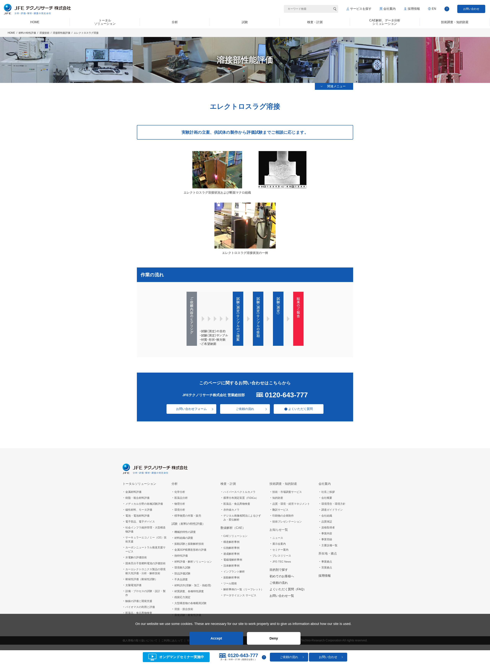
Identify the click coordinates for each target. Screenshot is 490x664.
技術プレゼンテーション (287, 521)
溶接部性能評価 (61, 32)
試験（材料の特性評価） (188, 523)
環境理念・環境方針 (333, 503)
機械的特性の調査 (185, 531)
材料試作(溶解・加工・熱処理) (192, 585)
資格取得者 (328, 527)
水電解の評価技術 (136, 557)
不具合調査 (181, 579)
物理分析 (179, 503)
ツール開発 (230, 583)
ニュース (277, 537)
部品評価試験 (182, 573)
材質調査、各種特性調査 (189, 591)
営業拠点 (326, 567)
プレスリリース (281, 555)
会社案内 (389, 8)
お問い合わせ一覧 (282, 595)
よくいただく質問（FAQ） (288, 589)
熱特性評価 (181, 555)
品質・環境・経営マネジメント (291, 503)
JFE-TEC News (281, 561)
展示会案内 (279, 543)
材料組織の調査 (183, 537)
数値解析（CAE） (232, 527)
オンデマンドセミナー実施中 (181, 657)
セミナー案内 (280, 549)
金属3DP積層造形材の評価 (190, 549)
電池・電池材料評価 (137, 515)
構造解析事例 (231, 541)
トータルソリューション (139, 483)
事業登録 (326, 539)
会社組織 (326, 515)
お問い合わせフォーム (191, 409)
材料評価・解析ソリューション (193, 561)
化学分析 (179, 491)
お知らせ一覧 (279, 529)
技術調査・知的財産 (283, 483)
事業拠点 (326, 561)
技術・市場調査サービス (287, 491)
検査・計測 (228, 483)
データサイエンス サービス (239, 595)
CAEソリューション (235, 535)
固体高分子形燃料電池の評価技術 (145, 563)
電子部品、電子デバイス (140, 521)
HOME (11, 32)
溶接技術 (44, 32)
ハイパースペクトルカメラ (239, 491)
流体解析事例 (231, 565)
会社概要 (326, 497)
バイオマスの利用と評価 (140, 606)
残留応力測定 (182, 597)
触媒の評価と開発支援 (138, 601)
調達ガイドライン (332, 509)
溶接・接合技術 (183, 609)
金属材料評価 (133, 491)
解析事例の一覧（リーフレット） (243, 589)
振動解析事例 (231, 577)
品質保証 (326, 521)
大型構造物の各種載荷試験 (190, 603)
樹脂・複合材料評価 (137, 497)
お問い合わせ (471, 8)
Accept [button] (216, 638)
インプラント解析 (234, 571)
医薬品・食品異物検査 (138, 612)
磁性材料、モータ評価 (138, 509)
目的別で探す (279, 569)
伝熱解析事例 (231, 547)
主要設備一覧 (329, 545)
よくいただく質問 (300, 409)
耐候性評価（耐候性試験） (141, 579)
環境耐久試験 (182, 567)
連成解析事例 (231, 553)
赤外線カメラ (231, 509)
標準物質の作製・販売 (187, 515)
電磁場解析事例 (232, 559)
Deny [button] (274, 638)
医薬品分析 (181, 497)
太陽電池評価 (133, 585)
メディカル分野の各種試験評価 (144, 503)
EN (434, 8)
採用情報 (414, 8)
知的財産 (277, 497)
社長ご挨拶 (328, 491)
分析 (175, 483)
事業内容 (326, 533)
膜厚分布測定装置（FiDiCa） (240, 497)
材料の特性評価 (27, 32)
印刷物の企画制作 (283, 515)
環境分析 (179, 509)
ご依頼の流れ (245, 409)
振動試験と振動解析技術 (189, 543)
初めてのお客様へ (282, 576)
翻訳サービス (280, 509)
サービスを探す (361, 8)
